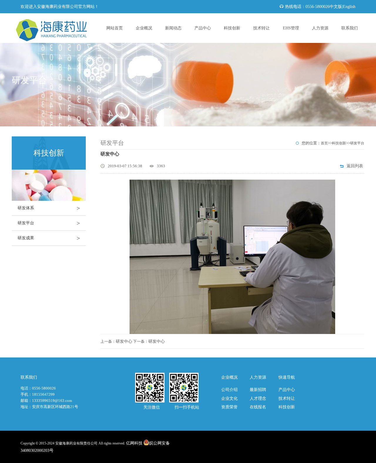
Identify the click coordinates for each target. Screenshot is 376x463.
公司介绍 (229, 389)
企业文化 (229, 398)
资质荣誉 (229, 407)
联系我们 (349, 28)
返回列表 (355, 166)
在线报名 (258, 407)
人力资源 (320, 28)
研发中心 (124, 341)
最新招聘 (258, 389)
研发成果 (49, 238)
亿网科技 (134, 443)
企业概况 (144, 28)
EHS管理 (291, 28)
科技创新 (232, 28)
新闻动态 (173, 28)
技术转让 (261, 28)
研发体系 (49, 208)
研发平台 (49, 223)
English (349, 6)
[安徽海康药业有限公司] (56, 17)
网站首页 (114, 28)
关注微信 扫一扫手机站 (167, 407)
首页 (324, 143)
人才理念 (258, 398)
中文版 (336, 6)
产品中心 (202, 28)
